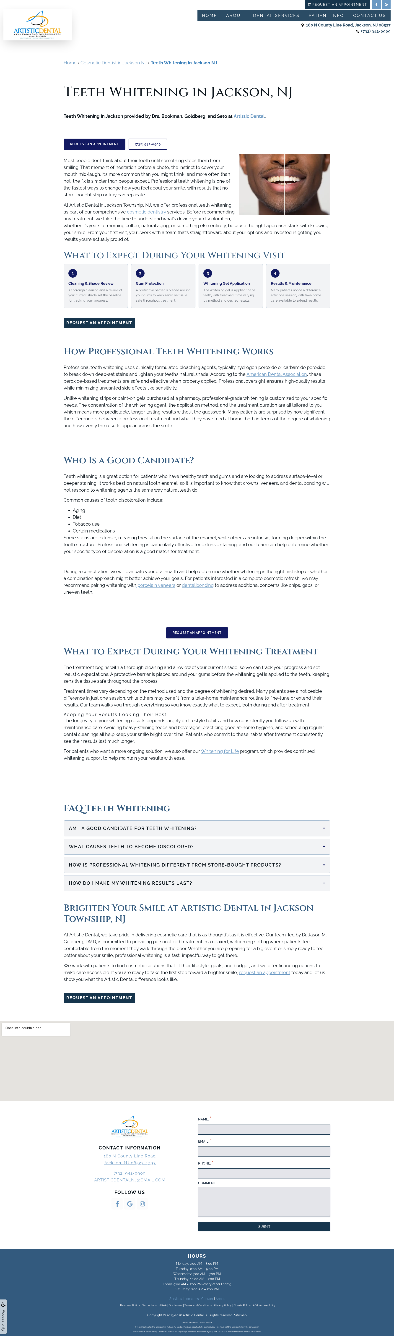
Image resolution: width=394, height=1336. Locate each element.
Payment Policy (130, 1305)
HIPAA (163, 1305)
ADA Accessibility (264, 1305)
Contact (207, 1299)
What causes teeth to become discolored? (197, 846)
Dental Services (276, 15)
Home (209, 15)
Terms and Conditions (198, 1305)
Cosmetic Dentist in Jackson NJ (113, 63)
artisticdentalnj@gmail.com (130, 1180)
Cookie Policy (242, 1305)
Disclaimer (175, 1305)
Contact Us (369, 15)
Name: (204, 1118)
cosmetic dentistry (146, 212)
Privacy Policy (223, 1305)
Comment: (207, 1183)
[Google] (386, 4)
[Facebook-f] (376, 4)
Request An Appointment (94, 144)
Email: (205, 1140)
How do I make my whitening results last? (197, 883)
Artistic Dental (249, 116)
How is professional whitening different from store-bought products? (197, 865)
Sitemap (240, 1315)
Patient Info (326, 15)
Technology (149, 1305)
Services (175, 1299)
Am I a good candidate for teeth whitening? (197, 828)
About (235, 15)
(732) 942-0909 (148, 144)
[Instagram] (142, 1204)
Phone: (205, 1162)
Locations (191, 1299)
